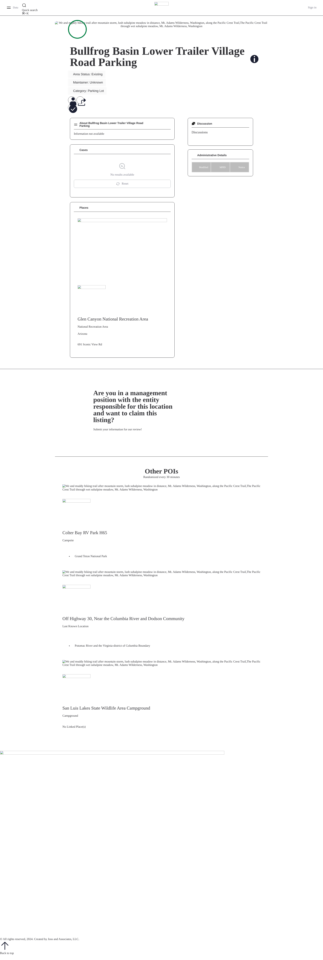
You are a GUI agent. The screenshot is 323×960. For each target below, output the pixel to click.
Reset (125, 183)
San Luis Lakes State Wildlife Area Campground (106, 708)
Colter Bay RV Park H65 (84, 532)
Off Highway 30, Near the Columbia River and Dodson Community (123, 618)
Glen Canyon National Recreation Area (113, 319)
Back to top (7, 953)
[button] (72, 100)
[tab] (200, 132)
